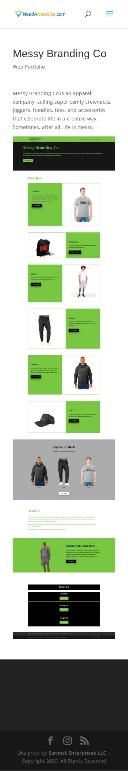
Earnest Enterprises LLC (77, 752)
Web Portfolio (29, 66)
